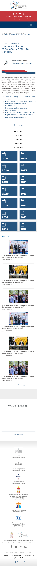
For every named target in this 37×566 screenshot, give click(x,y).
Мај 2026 (18, 143)
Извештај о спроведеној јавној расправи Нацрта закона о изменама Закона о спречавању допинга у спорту (20, 114)
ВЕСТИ (22, 553)
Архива (7, 19)
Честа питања (18, 16)
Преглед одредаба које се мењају (17, 108)
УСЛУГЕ (21, 558)
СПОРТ (29, 553)
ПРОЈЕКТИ (6, 555)
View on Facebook (18, 434)
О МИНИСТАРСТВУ (12, 553)
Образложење (10, 106)
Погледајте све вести (26, 385)
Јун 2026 (18, 139)
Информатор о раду (18, 19)
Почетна (8, 16)
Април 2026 (18, 147)
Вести (11, 33)
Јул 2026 (18, 135)
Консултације (19, 33)
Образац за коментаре (13, 110)
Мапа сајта (28, 16)
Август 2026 (18, 131)
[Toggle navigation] (31, 25)
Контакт (29, 19)
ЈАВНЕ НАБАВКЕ (17, 555)
